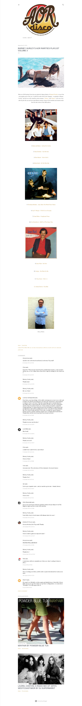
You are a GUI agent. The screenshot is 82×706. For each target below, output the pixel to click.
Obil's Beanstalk (27, 502)
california (45, 347)
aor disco (34, 347)
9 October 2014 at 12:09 (28, 470)
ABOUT (29, 37)
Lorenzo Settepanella (29, 397)
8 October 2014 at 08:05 (28, 433)
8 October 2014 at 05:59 (28, 415)
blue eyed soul (39, 347)
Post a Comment (22, 591)
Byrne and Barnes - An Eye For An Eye (42, 146)
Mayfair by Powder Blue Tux (33, 646)
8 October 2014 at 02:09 (28, 384)
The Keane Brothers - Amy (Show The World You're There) (41, 204)
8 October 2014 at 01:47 (28, 374)
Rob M (25, 580)
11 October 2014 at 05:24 (28, 488)
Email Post (24, 345)
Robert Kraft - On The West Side (41, 163)
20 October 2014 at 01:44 (29, 526)
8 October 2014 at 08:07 (28, 442)
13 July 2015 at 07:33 (27, 564)
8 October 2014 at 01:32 (28, 362)
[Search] (63, 4)
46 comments (25, 648)
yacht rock (20, 349)
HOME (25, 37)
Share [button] (19, 345)
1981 (28, 347)
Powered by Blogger (42, 701)
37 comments (25, 691)
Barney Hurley (27, 379)
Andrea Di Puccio (27, 522)
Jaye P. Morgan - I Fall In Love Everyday (41, 210)
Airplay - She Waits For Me (42, 271)
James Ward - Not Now (41, 263)
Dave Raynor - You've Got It (41, 157)
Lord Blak (25, 429)
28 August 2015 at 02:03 (28, 575)
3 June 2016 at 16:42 (27, 587)
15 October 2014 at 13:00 (28, 517)
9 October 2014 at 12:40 (28, 479)
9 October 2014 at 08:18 (28, 461)
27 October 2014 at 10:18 (28, 545)
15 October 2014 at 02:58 (28, 508)
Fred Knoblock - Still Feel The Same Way (42, 222)
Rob (24, 558)
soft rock (54, 347)
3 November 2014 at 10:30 (29, 554)
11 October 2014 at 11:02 (28, 497)
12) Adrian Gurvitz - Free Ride (41, 286)
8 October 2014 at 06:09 (28, 424)
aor (30, 347)
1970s (22, 347)
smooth (49, 347)
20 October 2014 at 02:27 (29, 535)
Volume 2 (53, 98)
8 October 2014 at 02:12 (28, 393)
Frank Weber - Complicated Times (41, 216)
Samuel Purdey (54, 94)
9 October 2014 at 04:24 (28, 452)
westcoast (58, 347)
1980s (25, 347)
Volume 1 (46, 98)
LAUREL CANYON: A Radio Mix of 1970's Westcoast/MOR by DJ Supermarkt (37, 687)
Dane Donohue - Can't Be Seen (42, 151)
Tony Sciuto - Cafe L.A (42, 279)
